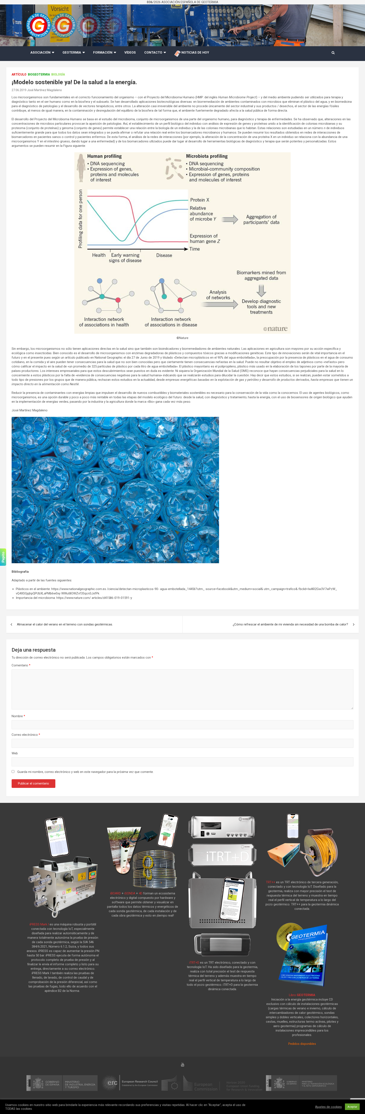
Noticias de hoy (195, 52)
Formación (102, 52)
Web (15, 753)
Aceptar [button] (352, 1106)
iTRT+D (194, 962)
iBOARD (115, 893)
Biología (58, 74)
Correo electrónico (26, 735)
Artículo (19, 74)
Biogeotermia (39, 74)
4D (140, 893)
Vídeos (130, 52)
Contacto (153, 52)
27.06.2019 (19, 90)
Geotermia (72, 52)
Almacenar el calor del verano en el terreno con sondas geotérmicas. (65, 624)
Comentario (21, 665)
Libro (302, 995)
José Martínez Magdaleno (44, 90)
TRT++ (270, 882)
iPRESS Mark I (39, 924)
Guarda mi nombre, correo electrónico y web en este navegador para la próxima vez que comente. (85, 772)
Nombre (18, 716)
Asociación (40, 52)
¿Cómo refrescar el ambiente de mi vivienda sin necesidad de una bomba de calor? (290, 624)
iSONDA (129, 893)
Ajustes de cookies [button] (328, 1107)
